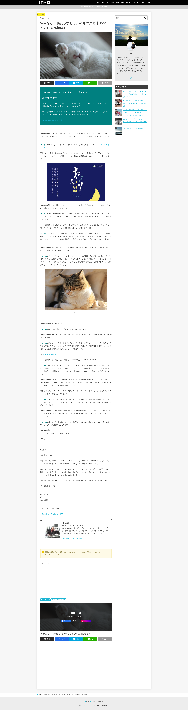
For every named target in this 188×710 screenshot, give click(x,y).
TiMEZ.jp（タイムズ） (90, 705)
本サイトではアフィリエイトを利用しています (94, 6)
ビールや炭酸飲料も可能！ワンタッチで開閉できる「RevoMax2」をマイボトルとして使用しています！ (135, 112)
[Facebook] (66, 621)
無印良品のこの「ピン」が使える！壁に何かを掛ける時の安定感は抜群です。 (135, 121)
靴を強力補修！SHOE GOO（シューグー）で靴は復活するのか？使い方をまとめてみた (135, 94)
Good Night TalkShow (59, 599)
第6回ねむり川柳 (48, 354)
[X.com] (76, 621)
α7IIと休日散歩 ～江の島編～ (133, 128)
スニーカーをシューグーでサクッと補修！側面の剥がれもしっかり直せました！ (135, 103)
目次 (87, 701)
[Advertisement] (76, 579)
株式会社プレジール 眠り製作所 (74, 538)
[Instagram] (86, 621)
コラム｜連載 (40, 14)
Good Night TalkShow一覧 (52, 120)
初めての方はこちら (103, 2)
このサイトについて (139, 2)
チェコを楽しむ (126, 2)
